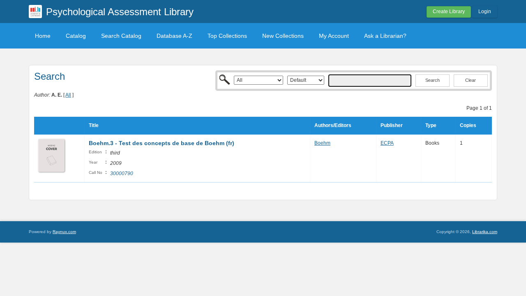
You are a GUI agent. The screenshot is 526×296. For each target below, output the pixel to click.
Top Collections (227, 35)
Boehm (322, 143)
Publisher (392, 125)
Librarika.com (484, 231)
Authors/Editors (332, 125)
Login (484, 11)
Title (94, 125)
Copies (468, 125)
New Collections (283, 35)
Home (43, 35)
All (68, 95)
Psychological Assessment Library (120, 11)
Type (430, 125)
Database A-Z (174, 35)
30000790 (121, 173)
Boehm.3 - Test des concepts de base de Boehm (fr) (161, 143)
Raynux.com (64, 231)
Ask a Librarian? (385, 35)
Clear (470, 80)
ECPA (387, 143)
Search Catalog (121, 35)
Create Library (449, 11)
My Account (334, 35)
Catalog (76, 35)
